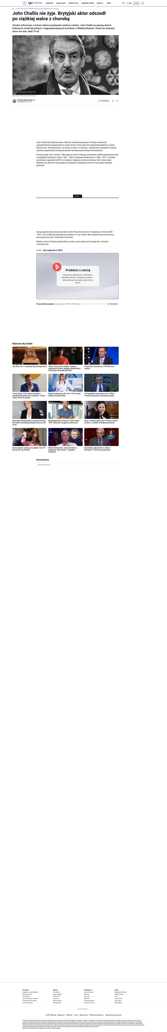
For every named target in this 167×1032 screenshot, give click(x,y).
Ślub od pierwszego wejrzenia (30, 998)
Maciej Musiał (118, 1002)
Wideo (109, 3)
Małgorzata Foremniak (121, 992)
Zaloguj (136, 3)
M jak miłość (56, 996)
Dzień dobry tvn (26, 996)
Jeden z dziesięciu (88, 992)
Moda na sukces (57, 1000)
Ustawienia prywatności (112, 1015)
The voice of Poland (89, 1002)
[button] (128, 3)
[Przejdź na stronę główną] (25, 4)
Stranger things (57, 1002)
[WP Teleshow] (37, 3)
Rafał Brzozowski (119, 994)
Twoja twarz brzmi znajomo (29, 1000)
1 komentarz (104, 101)
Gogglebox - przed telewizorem (30, 992)
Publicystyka (73, 3)
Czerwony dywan (87, 3)
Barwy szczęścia (57, 994)
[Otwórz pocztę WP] (123, 3)
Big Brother (87, 998)
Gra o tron (55, 998)
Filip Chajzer (118, 1000)
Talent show (60, 3)
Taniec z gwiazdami (27, 1002)
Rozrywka (49, 3)
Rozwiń (77, 196)
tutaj (59, 1028)
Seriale (99, 3)
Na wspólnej (56, 992)
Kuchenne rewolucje (89, 1000)
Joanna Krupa (118, 998)
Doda (116, 996)
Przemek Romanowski (25, 100)
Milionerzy (86, 994)
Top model (86, 996)
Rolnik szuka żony (27, 994)
